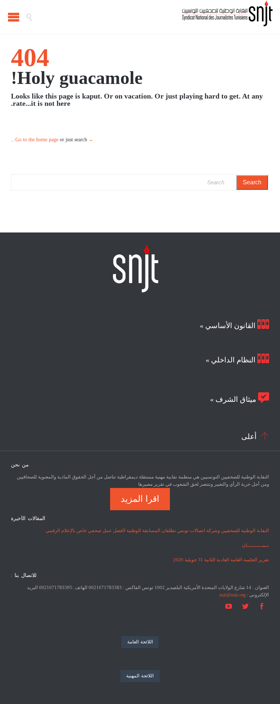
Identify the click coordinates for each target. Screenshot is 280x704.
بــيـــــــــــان (255, 545)
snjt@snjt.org (232, 594)
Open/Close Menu (13, 17)
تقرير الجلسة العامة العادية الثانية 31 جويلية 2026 (221, 559)
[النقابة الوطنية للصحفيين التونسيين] (153, 17)
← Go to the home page (54, 139)
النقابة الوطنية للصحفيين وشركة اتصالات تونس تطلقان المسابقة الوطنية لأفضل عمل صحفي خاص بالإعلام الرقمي (157, 530)
